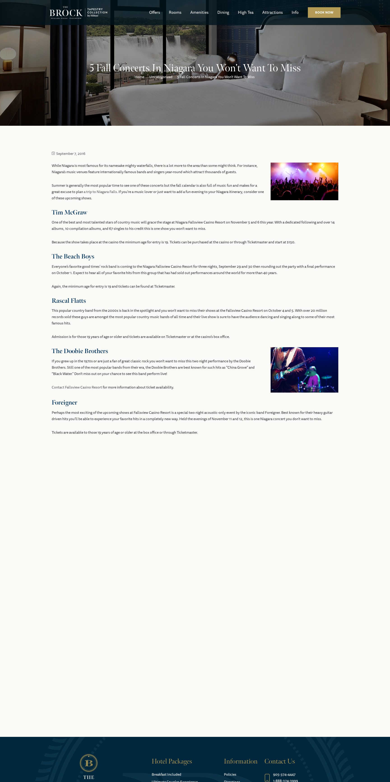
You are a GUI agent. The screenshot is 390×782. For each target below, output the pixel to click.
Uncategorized (160, 76)
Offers (154, 12)
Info (295, 12)
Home (139, 76)
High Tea (245, 12)
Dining (223, 12)
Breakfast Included (166, 774)
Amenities (199, 12)
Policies (230, 774)
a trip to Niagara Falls (100, 191)
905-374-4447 (284, 774)
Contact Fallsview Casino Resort (77, 387)
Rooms (175, 12)
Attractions (272, 12)
